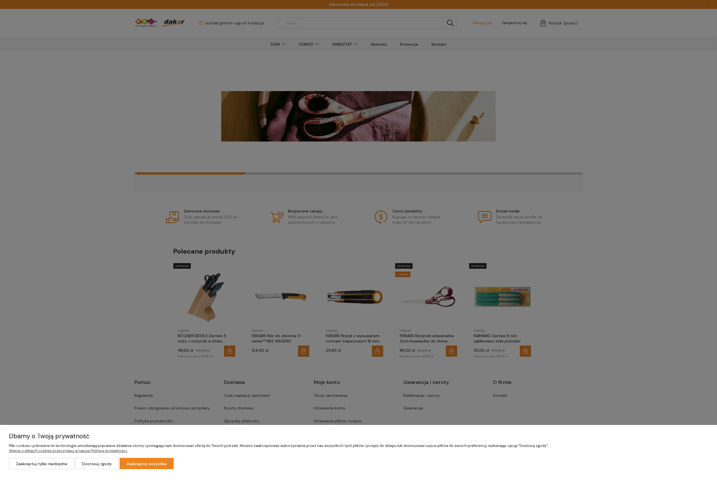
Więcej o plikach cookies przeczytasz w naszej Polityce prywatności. (68, 450)
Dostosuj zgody (97, 463)
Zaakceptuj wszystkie (147, 463)
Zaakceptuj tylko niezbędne (41, 463)
